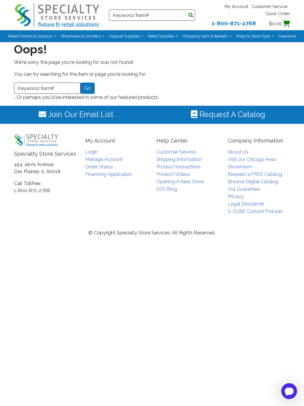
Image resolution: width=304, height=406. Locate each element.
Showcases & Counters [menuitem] (81, 36)
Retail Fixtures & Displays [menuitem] (30, 36)
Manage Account (104, 159)
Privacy (236, 196)
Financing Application (108, 174)
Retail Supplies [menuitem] (161, 36)
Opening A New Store (180, 181)
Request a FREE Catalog (255, 174)
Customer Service (270, 6)
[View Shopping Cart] (286, 23)
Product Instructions (178, 167)
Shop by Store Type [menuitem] (253, 36)
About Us (238, 152)
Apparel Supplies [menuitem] (124, 36)
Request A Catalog (231, 114)
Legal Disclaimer (246, 204)
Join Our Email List (79, 114)
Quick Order (277, 13)
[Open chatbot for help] (289, 391)
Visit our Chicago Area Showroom (252, 163)
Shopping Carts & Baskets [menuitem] (205, 36)
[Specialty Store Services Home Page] (57, 15)
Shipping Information (179, 159)
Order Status (99, 167)
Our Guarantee (244, 189)
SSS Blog (166, 189)
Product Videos (173, 174)
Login (91, 152)
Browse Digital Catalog (253, 181)
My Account (236, 6)
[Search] (191, 15)
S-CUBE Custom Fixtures (255, 211)
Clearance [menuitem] (287, 36)
